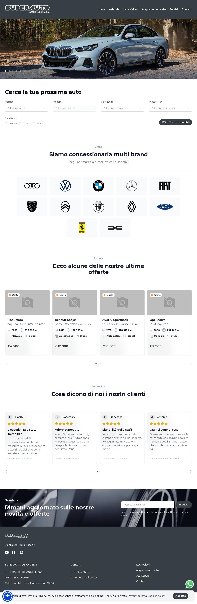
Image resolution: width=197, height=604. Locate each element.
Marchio (9, 101)
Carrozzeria (107, 101)
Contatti (187, 9)
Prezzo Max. (155, 101)
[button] (7, 596)
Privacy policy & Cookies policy (146, 595)
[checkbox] (6, 123)
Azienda (114, 9)
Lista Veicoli (130, 9)
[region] (98, 327)
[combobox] (26, 108)
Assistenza (142, 575)
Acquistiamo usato (154, 9)
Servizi (173, 9)
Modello (57, 101)
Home (101, 9)
